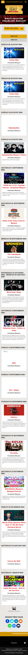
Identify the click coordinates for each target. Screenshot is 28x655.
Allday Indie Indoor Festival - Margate (14, 221)
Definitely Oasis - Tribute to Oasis (14, 329)
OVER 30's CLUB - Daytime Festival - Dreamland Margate (13, 186)
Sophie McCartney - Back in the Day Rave (14, 589)
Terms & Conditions (10, 652)
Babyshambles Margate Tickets (14, 155)
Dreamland (11, 62)
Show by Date (14, 40)
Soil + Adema (14, 390)
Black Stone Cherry (14, 292)
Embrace (14, 417)
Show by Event (14, 36)
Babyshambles (14, 128)
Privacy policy (19, 652)
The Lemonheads (14, 254)
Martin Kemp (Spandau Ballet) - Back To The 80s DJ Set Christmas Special (14, 524)
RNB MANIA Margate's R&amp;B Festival (14, 490)
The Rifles (14, 453)
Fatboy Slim (14, 60)
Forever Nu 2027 (14, 561)
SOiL (14, 363)
